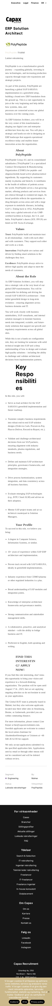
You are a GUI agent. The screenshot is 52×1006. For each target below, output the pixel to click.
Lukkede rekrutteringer (26, 836)
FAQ (26, 840)
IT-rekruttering (26, 860)
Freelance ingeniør (26, 884)
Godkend (14, 1002)
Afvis (24, 1002)
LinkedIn (26, 938)
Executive (15, 3)
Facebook (26, 942)
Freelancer (26, 874)
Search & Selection (26, 856)
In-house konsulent (26, 889)
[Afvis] (48, 991)
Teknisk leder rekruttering (26, 870)
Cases (26, 817)
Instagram (26, 947)
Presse (26, 918)
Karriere (26, 913)
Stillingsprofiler (26, 826)
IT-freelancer (26, 879)
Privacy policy (36, 997)
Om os (26, 909)
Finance (35, 3)
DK (42, 3)
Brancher (26, 822)
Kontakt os (26, 923)
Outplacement (26, 893)
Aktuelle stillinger (26, 831)
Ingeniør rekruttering (26, 865)
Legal (25, 3)
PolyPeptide (10, 52)
